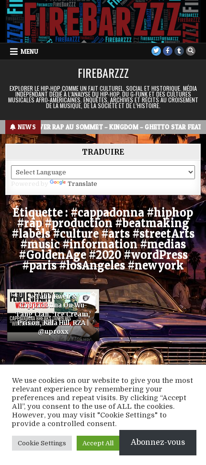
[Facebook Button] (167, 51)
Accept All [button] (98, 443)
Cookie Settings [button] (42, 443)
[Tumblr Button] (179, 51)
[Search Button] (190, 51)
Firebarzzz (103, 72)
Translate (82, 183)
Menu (29, 51)
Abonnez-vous (158, 442)
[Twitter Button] (156, 51)
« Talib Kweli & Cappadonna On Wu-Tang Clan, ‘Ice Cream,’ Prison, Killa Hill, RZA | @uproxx (53, 314)
